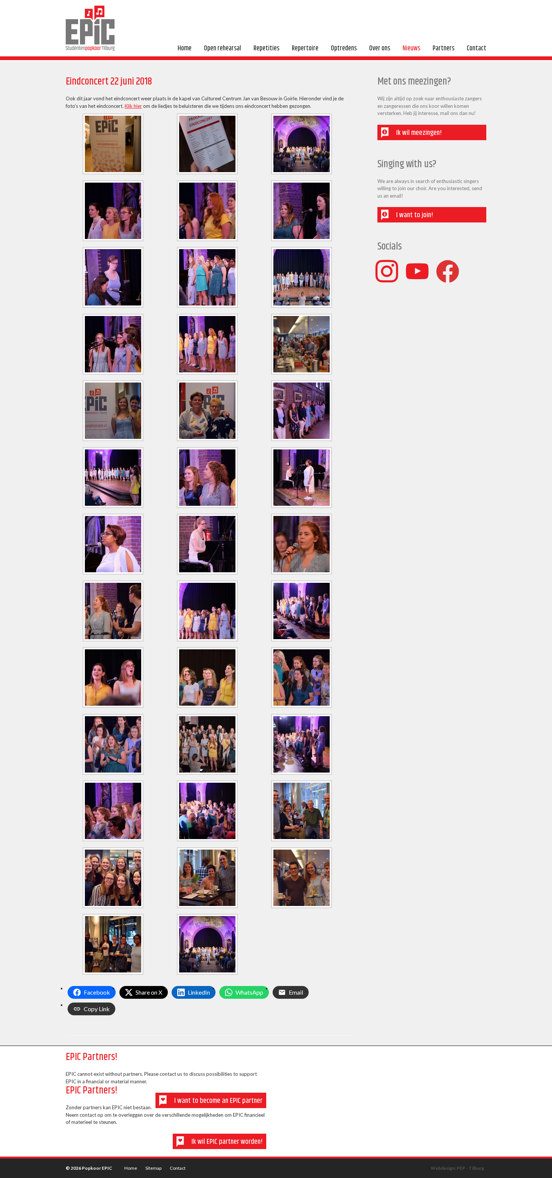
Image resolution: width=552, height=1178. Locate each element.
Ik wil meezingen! (419, 132)
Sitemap (153, 1168)
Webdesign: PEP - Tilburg (457, 1168)
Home (130, 1168)
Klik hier (133, 106)
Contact (178, 1168)
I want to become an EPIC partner (218, 1100)
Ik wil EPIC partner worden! (227, 1141)
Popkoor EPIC (90, 28)
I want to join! (414, 215)
